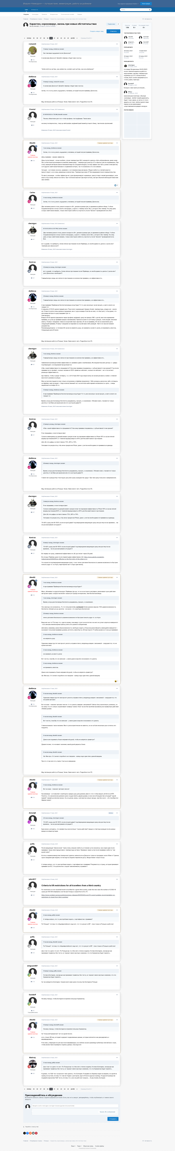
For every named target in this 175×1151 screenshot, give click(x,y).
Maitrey (32, 1057)
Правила (44, 14)
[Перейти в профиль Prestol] (33, 116)
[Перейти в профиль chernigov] (33, 230)
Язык (73, 1146)
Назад (29, 38)
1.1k (33, 1010)
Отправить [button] (113, 1119)
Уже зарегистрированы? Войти (128, 3)
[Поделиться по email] (33, 1133)
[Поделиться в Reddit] (30, 1133)
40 (51, 38)
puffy (32, 844)
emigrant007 (32, 966)
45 (68, 38)
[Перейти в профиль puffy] (33, 850)
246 (33, 895)
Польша (52, 26)
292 (33, 208)
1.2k (33, 92)
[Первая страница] (24, 38)
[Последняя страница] (77, 38)
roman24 (32, 44)
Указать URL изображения (107, 1112)
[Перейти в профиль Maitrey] (33, 1064)
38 (44, 38)
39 (47, 38)
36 (37, 38)
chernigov (32, 223)
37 (40, 38)
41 (54, 38)
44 (64, 38)
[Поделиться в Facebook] (27, 1133)
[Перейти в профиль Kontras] (33, 268)
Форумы (26, 14)
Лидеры (79, 14)
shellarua (32, 76)
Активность (34, 9)
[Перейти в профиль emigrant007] (33, 972)
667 (33, 239)
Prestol (32, 109)
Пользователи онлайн (67, 14)
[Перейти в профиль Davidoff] (33, 1001)
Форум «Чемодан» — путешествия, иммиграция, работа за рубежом (57, 3)
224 (33, 859)
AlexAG (32, 143)
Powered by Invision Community (87, 1148)
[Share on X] (24, 1133)
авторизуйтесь (84, 1097)
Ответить (113, 31)
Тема (79, 1146)
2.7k (33, 981)
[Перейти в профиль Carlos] (33, 199)
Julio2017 (32, 879)
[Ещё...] (117, 44)
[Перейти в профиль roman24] (33, 50)
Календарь (35, 14)
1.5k (33, 60)
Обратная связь (88, 1146)
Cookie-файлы (99, 1146)
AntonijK (36, 26)
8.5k (33, 160)
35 (33, 38)
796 (33, 828)
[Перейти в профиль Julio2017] (33, 886)
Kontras (32, 262)
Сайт (26, 9)
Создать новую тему (97, 31)
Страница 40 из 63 (86, 38)
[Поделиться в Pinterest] (36, 1133)
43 (61, 38)
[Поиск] (150, 9)
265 (33, 1073)
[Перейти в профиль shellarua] (33, 83)
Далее (73, 38)
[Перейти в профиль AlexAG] (33, 149)
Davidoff (32, 995)
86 (33, 125)
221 (33, 278)
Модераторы (54, 14)
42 (57, 38)
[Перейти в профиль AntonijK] (25, 25)
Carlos (32, 192)
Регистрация (146, 3)
